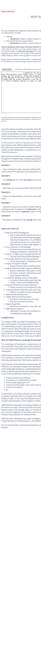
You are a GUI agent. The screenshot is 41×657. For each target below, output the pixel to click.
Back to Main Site (7, 11)
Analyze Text (7, 69)
